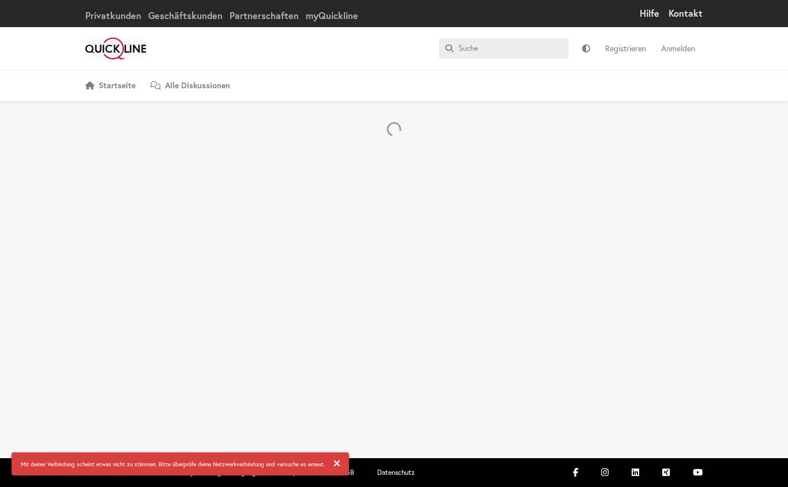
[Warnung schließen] (337, 464)
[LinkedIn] (635, 472)
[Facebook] (575, 472)
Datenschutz (396, 472)
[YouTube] (698, 472)
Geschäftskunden (185, 15)
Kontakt (686, 13)
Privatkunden (113, 15)
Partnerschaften (264, 15)
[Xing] (666, 472)
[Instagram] (605, 472)
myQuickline (332, 15)
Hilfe (649, 13)
